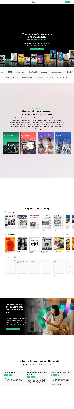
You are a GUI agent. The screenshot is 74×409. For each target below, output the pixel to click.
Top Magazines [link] (10, 234)
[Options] (72, 2)
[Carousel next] (71, 222)
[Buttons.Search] (57, 2)
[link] (4, 2)
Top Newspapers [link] (10, 212)
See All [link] (67, 212)
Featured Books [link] (10, 257)
